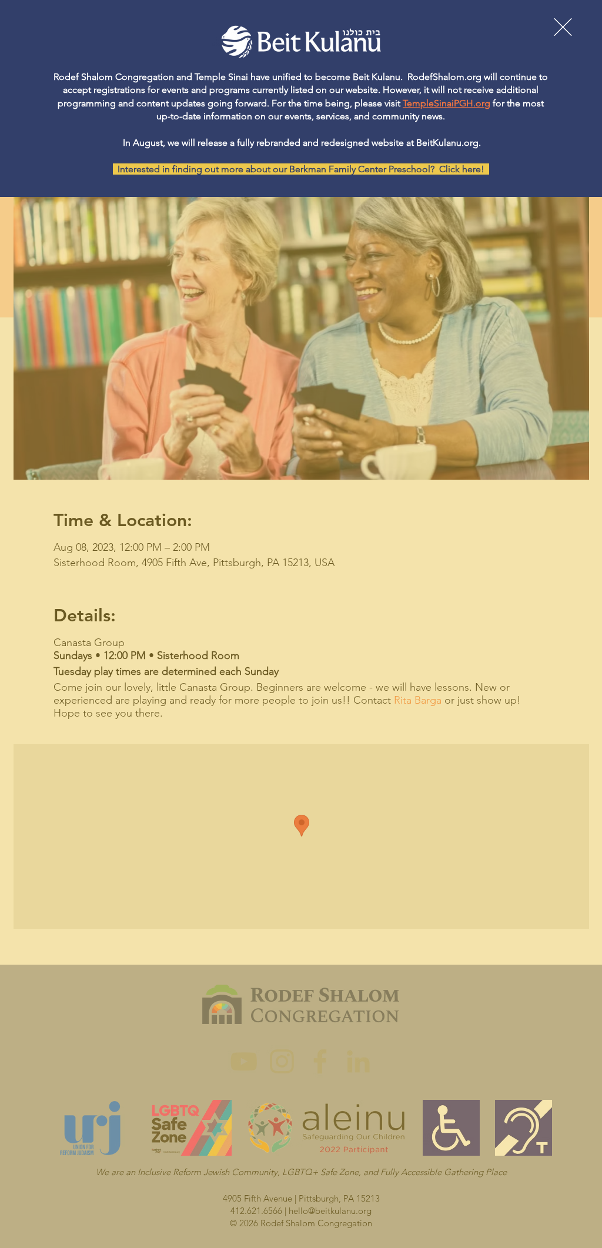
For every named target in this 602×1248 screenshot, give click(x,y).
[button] (562, 27)
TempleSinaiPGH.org (446, 103)
